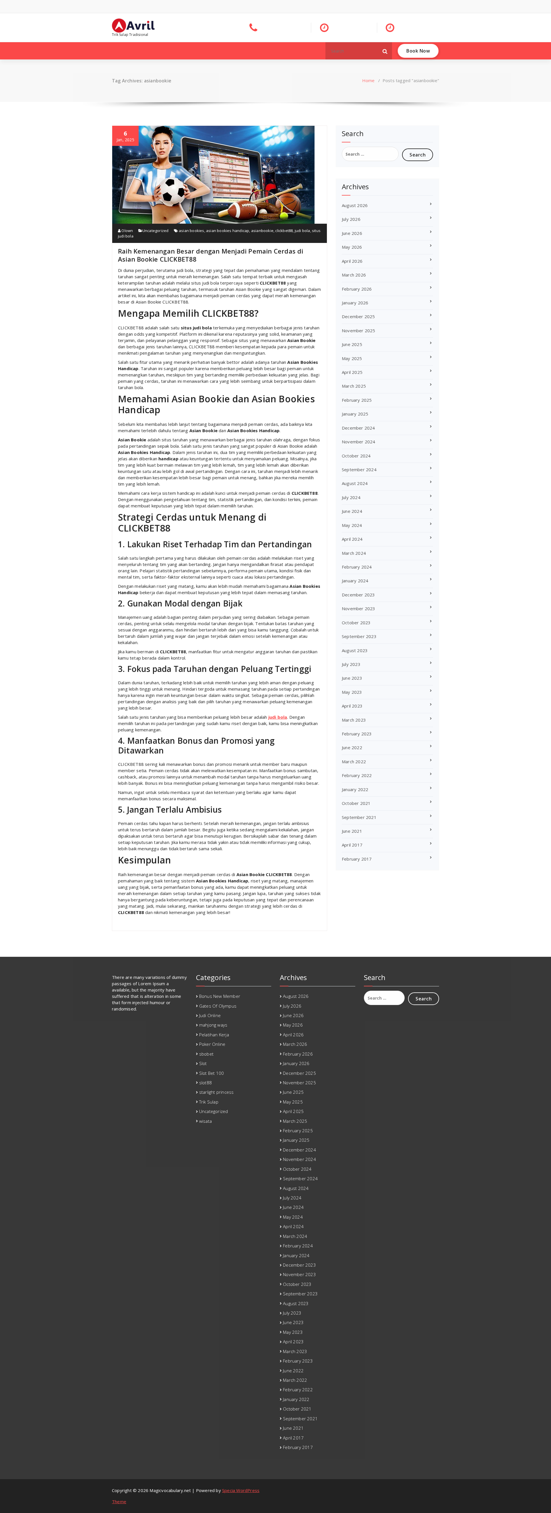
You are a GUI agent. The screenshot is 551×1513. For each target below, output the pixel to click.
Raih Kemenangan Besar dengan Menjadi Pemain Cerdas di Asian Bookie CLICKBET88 (210, 255)
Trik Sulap (208, 1102)
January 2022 (355, 789)
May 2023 (352, 692)
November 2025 (358, 330)
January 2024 (355, 580)
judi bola (302, 230)
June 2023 (352, 678)
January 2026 (355, 303)
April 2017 (352, 845)
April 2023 (352, 706)
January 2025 (355, 414)
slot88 (205, 1082)
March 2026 (354, 275)
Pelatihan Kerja (214, 1034)
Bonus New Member (219, 996)
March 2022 (354, 761)
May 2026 (352, 247)
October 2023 (356, 622)
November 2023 (358, 608)
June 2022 (352, 747)
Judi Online (210, 1015)
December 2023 (358, 595)
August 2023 (355, 650)
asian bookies (191, 230)
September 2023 (359, 636)
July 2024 (351, 497)
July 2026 (351, 219)
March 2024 (354, 553)
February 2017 (357, 859)
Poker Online (212, 1044)
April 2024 (352, 539)
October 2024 (356, 456)
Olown (127, 230)
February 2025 (357, 400)
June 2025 (352, 344)
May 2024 (352, 525)
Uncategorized (155, 230)
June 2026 (352, 233)
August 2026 (355, 205)
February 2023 (357, 734)
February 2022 (357, 775)
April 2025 (352, 372)
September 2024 (359, 469)
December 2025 (358, 316)
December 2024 (358, 428)
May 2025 (352, 358)
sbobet (206, 1054)
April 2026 (352, 261)
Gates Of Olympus (217, 1006)
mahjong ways (213, 1025)
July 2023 (351, 664)
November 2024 (358, 442)
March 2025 (354, 386)
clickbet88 (284, 230)
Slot (203, 1063)
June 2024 (352, 511)
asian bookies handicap (227, 230)
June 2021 (352, 831)
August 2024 (355, 483)
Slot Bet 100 (211, 1073)
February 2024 (357, 567)
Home (368, 80)
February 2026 (357, 289)
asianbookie (262, 230)
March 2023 (354, 720)
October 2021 (356, 803)
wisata (205, 1121)
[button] (385, 51)
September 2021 (359, 817)
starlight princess (216, 1092)
